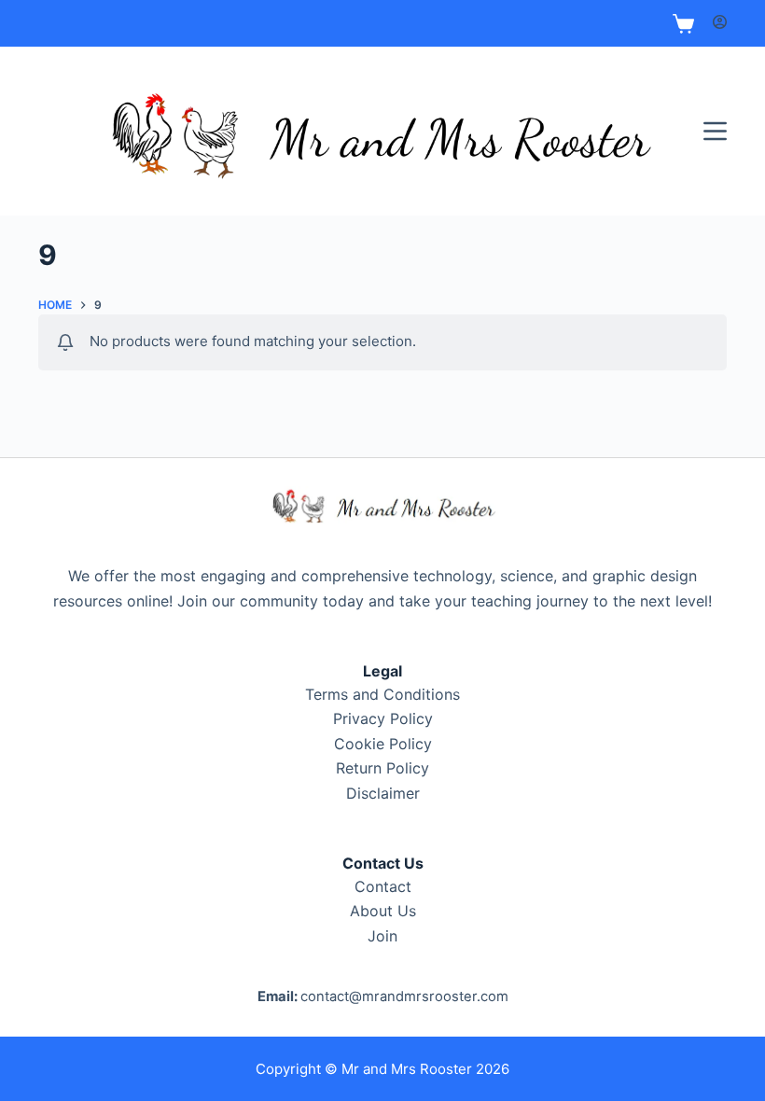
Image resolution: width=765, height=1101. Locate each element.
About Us (383, 910)
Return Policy (382, 768)
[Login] (720, 23)
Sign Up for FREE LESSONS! (382, 23)
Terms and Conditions (382, 694)
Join (382, 936)
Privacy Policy (383, 718)
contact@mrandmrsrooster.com (404, 996)
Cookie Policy (383, 743)
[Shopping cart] (683, 24)
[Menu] (715, 131)
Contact (383, 886)
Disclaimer (383, 793)
